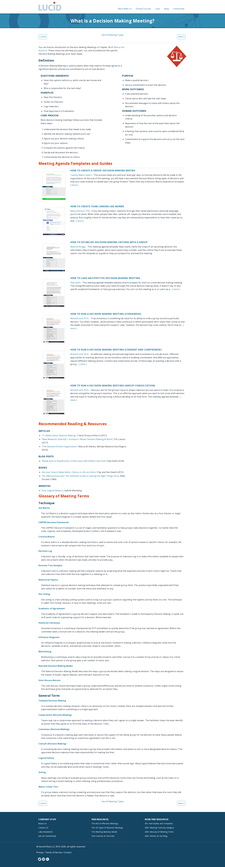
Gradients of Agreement (52, 608)
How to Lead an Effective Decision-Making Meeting (105, 278)
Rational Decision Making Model (56, 665)
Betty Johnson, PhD (80, 210)
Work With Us (125, 8)
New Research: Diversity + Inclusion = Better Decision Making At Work (77, 439)
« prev (43, 36)
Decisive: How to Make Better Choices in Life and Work (69, 472)
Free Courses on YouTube (103, 836)
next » (181, 36)
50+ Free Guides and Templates (159, 823)
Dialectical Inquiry (48, 579)
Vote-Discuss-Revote (49, 680)
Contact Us (43, 827)
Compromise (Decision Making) (55, 714)
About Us (42, 823)
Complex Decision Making (52, 700)
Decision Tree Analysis (50, 565)
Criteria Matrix (47, 536)
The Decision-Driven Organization (59, 446)
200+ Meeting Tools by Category (159, 827)
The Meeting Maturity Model (104, 832)
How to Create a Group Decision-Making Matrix (102, 170)
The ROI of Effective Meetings (105, 823)
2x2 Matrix (44, 507)
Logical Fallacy (46, 758)
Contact (67, 852)
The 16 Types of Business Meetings (107, 827)
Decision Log (45, 551)
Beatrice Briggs (78, 246)
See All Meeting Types (113, 34)
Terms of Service (53, 852)
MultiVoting (45, 651)
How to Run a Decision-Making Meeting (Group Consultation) (112, 385)
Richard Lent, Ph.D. (79, 318)
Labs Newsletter (45, 832)
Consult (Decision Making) (52, 743)
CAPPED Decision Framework (54, 522)
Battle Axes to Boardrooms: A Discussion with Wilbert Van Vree (73, 461)
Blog (166, 8)
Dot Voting (44, 594)
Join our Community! (47, 836)
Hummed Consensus (49, 622)
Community (178, 8)
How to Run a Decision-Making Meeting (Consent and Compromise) (116, 349)
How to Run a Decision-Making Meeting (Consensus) (105, 313)
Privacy (39, 852)
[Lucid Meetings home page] (50, 10)
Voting (42, 772)
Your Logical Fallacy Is (52, 490)
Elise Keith (75, 282)
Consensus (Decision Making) (54, 729)
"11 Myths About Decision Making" (59, 435)
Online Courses (143, 8)
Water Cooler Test (48, 786)
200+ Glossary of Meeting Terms (159, 832)
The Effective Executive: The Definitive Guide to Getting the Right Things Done (80, 475)
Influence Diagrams (49, 637)
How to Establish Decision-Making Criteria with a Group (109, 242)
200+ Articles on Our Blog (156, 836)
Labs (157, 8)
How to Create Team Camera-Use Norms (97, 206)
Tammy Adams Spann (81, 175)
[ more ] (74, 185)
